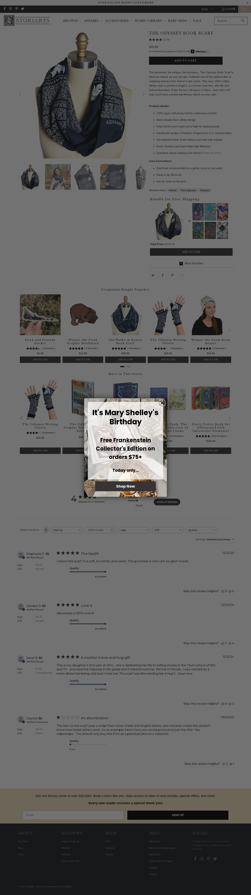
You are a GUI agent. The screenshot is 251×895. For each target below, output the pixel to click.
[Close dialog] (162, 403)
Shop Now (125, 486)
